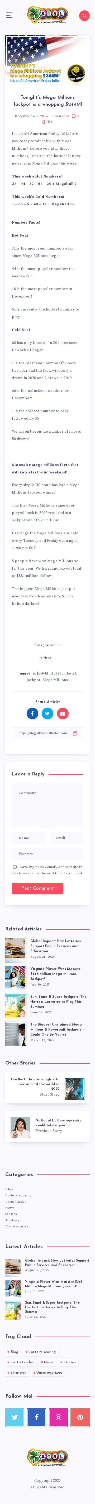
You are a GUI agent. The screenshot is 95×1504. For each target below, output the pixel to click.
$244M (43, 673)
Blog (9, 1189)
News (48, 657)
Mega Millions (55, 680)
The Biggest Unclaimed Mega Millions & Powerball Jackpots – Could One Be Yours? (57, 1029)
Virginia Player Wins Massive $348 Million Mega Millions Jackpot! (55, 974)
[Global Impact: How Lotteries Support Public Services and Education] (13, 1267)
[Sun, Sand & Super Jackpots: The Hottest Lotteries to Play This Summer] (13, 1309)
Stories (11, 1214)
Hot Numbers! (63, 673)
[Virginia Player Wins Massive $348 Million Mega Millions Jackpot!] (13, 1288)
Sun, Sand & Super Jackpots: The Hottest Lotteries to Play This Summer (58, 1002)
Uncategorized (18, 1226)
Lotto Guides (15, 1202)
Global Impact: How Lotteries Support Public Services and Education (55, 946)
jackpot (33, 680)
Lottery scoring (18, 1195)
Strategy (12, 1220)
